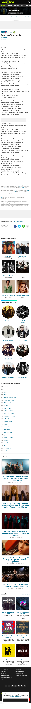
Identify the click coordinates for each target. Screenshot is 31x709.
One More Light (7, 408)
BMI (24, 185)
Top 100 (10, 5)
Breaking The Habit (8, 427)
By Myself (6, 419)
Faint (5, 392)
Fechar (15, 699)
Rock (21, 13)
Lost (5, 445)
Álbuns (7, 17)
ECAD (2, 197)
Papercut (6, 424)
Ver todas (26, 456)
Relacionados (19, 17)
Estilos (16, 5)
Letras (2, 17)
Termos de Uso (19, 673)
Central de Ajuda (19, 671)
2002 (16, 195)
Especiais (3, 671)
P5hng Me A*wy (8, 448)
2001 (8, 195)
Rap (18, 13)
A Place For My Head (9, 410)
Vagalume (8, 2)
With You (6, 395)
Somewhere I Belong (9, 400)
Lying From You (7, 435)
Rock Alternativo (12, 13)
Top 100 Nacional (5, 675)
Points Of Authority (8, 437)
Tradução (10, 32)
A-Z (22, 5)
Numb (5, 389)
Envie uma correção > (17, 221)
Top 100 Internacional (6, 677)
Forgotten (6, 440)
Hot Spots (3, 673)
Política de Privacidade (21, 675)
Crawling (6, 405)
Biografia (27, 17)
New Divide (6, 451)
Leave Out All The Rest (9, 416)
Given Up (6, 442)
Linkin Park (13, 10)
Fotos (12, 17)
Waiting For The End (9, 413)
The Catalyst (7, 429)
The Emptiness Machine (10, 397)
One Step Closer (8, 421)
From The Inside (8, 432)
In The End (6, 386)
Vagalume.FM (25, 594)
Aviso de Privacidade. (15, 696)
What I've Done (7, 402)
